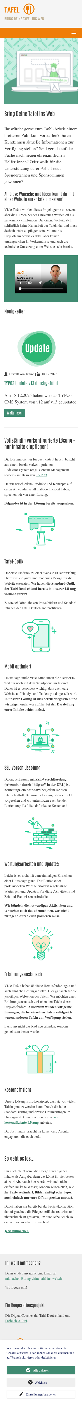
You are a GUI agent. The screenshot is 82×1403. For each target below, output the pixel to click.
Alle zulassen (41, 1370)
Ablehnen (41, 1382)
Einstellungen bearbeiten (41, 1394)
